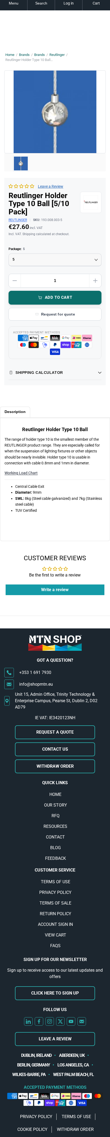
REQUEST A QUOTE (55, 732)
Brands (24, 55)
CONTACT (55, 837)
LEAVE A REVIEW (55, 1038)
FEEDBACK (55, 858)
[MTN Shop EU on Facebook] (39, 1021)
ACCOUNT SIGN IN (55, 924)
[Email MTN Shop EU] (81, 1021)
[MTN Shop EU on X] (60, 1021)
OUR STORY (55, 805)
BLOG (55, 847)
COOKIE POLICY (32, 1129)
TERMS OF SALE (55, 903)
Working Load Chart (21, 473)
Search (41, 3)
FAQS (55, 945)
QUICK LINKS (55, 782)
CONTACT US (55, 749)
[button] (21, 186)
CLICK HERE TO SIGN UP (55, 993)
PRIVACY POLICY (55, 892)
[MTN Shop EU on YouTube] (71, 1021)
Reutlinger (57, 55)
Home (9, 55)
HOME (55, 794)
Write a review (55, 589)
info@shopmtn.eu (36, 684)
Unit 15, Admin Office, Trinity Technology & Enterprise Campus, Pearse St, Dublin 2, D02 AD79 (56, 701)
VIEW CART (55, 935)
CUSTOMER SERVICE (55, 870)
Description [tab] (15, 412)
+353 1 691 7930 (35, 672)
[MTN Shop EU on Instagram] (49, 1021)
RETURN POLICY (55, 913)
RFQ (56, 815)
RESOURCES (55, 826)
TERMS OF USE (55, 881)
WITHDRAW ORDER (55, 766)
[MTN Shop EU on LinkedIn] (28, 1021)
